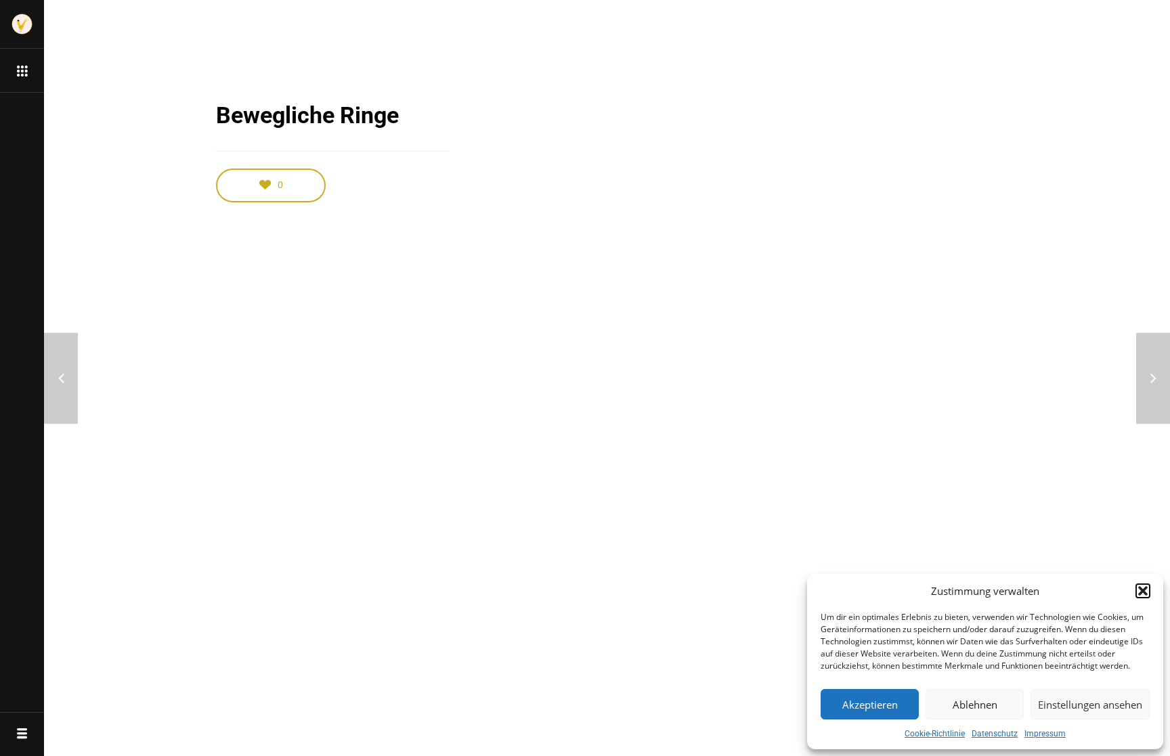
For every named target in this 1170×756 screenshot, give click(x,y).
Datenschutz (995, 733)
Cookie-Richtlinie (935, 733)
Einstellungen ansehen (1090, 704)
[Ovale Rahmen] (61, 378)
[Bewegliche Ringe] (1153, 378)
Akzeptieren (870, 704)
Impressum (1045, 733)
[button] (1143, 591)
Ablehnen (975, 704)
